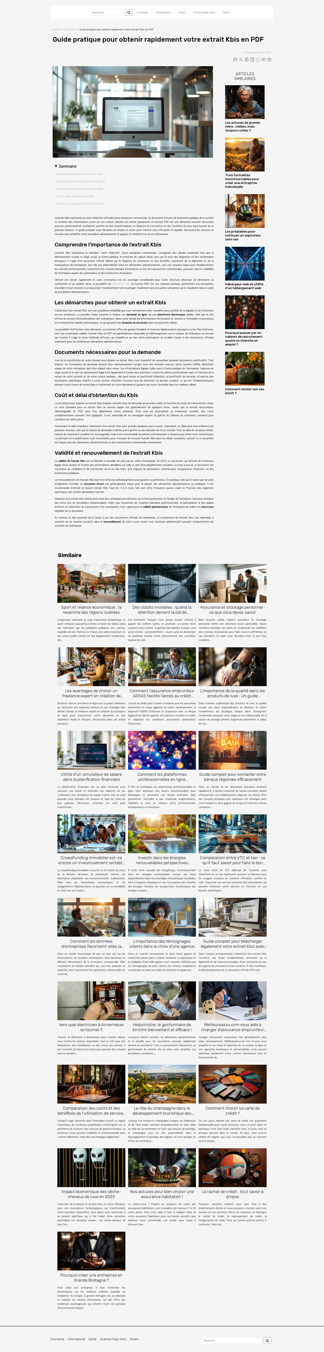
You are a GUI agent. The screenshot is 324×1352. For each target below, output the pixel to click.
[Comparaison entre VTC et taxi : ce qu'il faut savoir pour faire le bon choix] (233, 833)
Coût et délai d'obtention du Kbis (74, 196)
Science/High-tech (204, 12)
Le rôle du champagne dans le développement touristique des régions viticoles (162, 1113)
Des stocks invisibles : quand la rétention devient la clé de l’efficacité (162, 612)
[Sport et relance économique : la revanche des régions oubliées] (91, 583)
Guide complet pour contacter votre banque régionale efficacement (232, 777)
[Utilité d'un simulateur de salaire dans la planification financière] (91, 750)
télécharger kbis (121, 284)
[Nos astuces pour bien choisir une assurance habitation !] (162, 1167)
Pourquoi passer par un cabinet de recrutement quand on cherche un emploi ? (243, 338)
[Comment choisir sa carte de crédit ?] (233, 1084)
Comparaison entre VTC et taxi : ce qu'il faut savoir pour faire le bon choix (232, 862)
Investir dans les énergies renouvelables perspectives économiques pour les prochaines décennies (162, 865)
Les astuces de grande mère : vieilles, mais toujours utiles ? (242, 126)
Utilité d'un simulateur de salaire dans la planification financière (91, 777)
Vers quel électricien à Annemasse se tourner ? (91, 1027)
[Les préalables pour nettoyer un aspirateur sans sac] (245, 211)
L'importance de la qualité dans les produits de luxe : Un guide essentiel (232, 695)
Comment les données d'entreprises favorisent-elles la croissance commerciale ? (91, 946)
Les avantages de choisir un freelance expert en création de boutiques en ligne (91, 695)
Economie (142, 12)
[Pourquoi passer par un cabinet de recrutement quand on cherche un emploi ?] (245, 312)
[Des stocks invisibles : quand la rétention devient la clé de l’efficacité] (162, 583)
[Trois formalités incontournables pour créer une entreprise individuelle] (245, 154)
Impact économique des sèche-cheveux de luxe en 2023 (91, 1194)
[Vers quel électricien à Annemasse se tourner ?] (91, 1000)
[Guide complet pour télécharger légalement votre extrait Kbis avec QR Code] (233, 917)
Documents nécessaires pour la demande (79, 189)
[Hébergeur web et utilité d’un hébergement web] (245, 263)
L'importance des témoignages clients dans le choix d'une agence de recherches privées (162, 946)
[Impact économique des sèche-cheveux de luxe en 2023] (91, 1167)
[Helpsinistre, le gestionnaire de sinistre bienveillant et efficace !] (162, 1000)
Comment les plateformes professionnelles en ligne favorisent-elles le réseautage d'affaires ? (162, 782)
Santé (182, 12)
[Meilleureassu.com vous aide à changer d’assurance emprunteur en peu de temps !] (233, 1000)
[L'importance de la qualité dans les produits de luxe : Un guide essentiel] (233, 666)
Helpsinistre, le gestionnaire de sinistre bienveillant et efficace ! (162, 1027)
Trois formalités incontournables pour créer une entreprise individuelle (242, 181)
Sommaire (67, 166)
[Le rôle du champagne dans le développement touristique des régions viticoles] (162, 1084)
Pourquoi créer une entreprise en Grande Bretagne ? (91, 1278)
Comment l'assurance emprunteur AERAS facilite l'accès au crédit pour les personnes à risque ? (162, 695)
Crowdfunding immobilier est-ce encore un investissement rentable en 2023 (91, 862)
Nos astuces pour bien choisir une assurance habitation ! (162, 1194)
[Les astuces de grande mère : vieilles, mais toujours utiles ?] (245, 102)
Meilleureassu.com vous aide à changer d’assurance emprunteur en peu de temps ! (232, 1029)
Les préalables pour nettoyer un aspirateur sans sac (243, 235)
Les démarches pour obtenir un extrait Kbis (80, 181)
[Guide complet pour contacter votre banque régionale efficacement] (233, 750)
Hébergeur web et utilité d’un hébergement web (244, 286)
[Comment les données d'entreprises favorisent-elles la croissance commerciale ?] (91, 917)
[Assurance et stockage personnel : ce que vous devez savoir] (233, 583)
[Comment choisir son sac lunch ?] (245, 368)
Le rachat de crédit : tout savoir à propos (232, 1194)
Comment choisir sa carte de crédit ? (233, 1111)
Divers (226, 12)
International (163, 12)
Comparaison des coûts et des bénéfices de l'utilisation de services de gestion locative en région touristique (91, 1116)
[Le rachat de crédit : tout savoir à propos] (233, 1167)
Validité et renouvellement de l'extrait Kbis (80, 204)
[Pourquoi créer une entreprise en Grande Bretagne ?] (91, 1251)
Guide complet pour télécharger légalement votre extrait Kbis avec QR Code (233, 946)
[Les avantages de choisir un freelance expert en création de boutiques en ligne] (91, 666)
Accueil (56, 29)
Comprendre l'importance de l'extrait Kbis (79, 174)
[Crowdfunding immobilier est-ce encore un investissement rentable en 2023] (91, 833)
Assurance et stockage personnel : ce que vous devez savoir (232, 610)
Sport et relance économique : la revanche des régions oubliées (91, 610)
